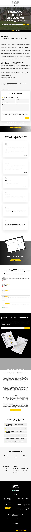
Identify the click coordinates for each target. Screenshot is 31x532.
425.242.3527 (9, 502)
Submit (26, 24)
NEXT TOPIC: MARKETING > (5, 89)
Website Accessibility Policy (15, 520)
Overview (12, 30)
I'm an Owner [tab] (5, 97)
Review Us (7, 507)
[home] (15, 2)
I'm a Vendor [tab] (16, 97)
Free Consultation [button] (15, 260)
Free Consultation (21, 530)
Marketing (18, 30)
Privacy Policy (15, 523)
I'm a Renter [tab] (11, 97)
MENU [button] (16, 5)
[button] (15, 424)
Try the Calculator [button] (15, 127)
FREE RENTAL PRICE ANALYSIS (12, 83)
